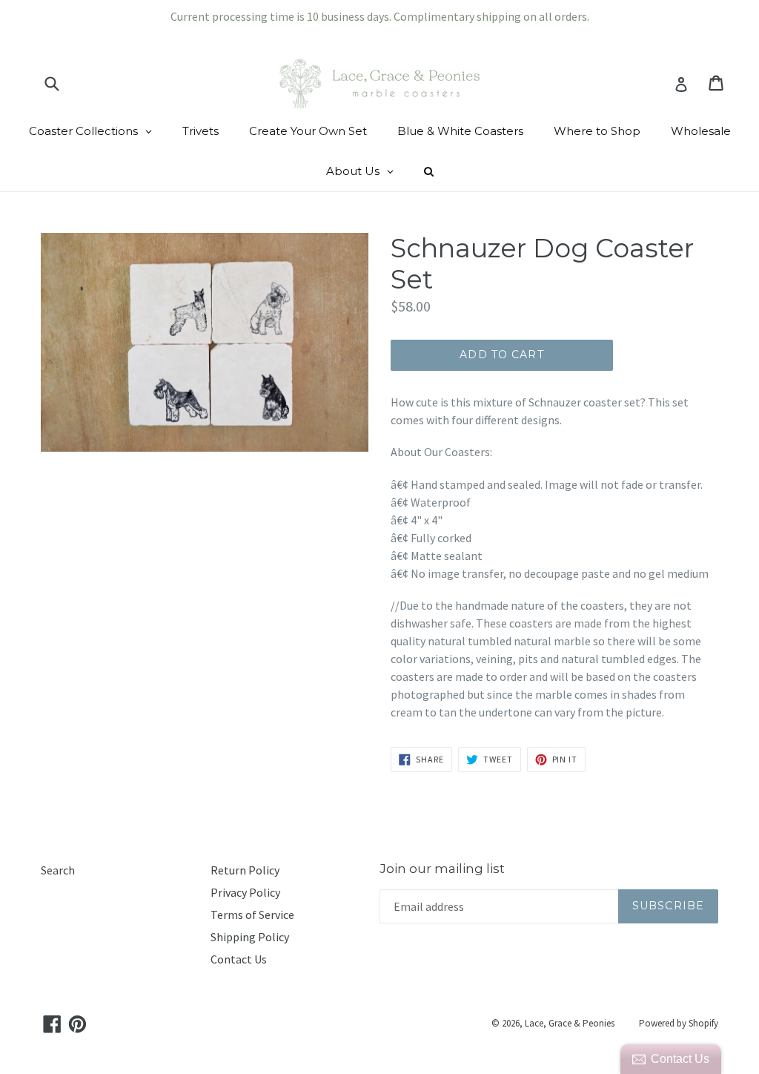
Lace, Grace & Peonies (569, 1023)
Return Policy (245, 870)
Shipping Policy (250, 936)
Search (58, 870)
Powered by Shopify (678, 1023)
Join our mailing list (442, 868)
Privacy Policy (245, 892)
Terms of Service (252, 914)
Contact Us (239, 959)
